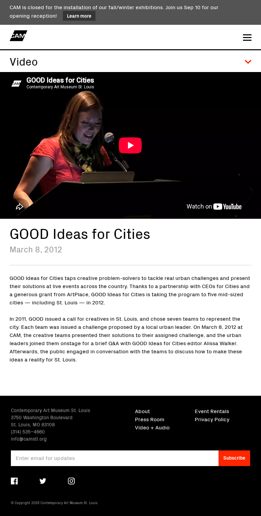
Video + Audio (152, 427)
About (142, 410)
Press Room (149, 419)
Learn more (79, 15)
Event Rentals (212, 410)
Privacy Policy (212, 419)
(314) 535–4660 (28, 431)
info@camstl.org (29, 438)
